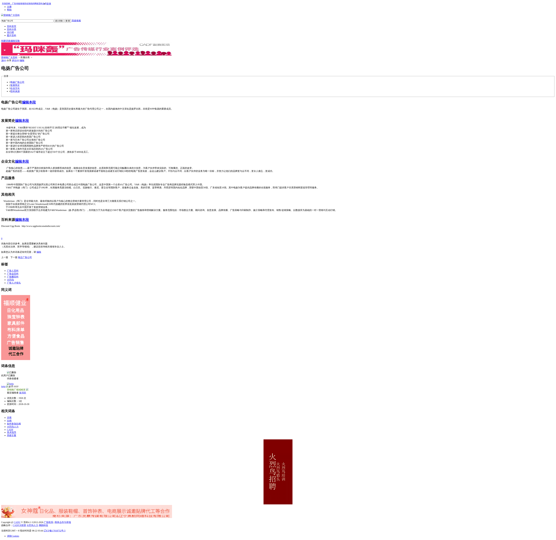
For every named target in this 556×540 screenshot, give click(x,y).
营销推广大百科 (9, 57)
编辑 (22, 60)
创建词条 (5, 41)
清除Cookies (13, 536)
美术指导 (11, 432)
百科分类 (11, 29)
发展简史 (15, 85)
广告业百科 (13, 273)
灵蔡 (9, 417)
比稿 (9, 420)
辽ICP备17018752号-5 (54, 530)
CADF (10, 429)
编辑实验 (15, 41)
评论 (15, 60)
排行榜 (10, 32)
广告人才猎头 (14, 283)
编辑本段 (29, 102)
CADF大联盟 (19, 525)
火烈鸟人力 (13, 426)
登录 (48, 3)
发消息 (22, 392)
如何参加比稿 (14, 423)
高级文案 (11, 435)
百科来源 (15, 91)
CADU (17, 522)
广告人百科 (13, 270)
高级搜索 (76, 20)
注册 (9, 7)
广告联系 (48, 522)
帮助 (9, 10)
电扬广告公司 (17, 82)
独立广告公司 (25, 257)
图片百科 (11, 35)
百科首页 (11, 26)
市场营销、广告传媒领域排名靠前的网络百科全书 (24, 3)
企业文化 (15, 88)
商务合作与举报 (63, 522)
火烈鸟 (10, 280)
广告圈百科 (13, 277)
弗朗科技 (43, 525)
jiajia (3, 386)
